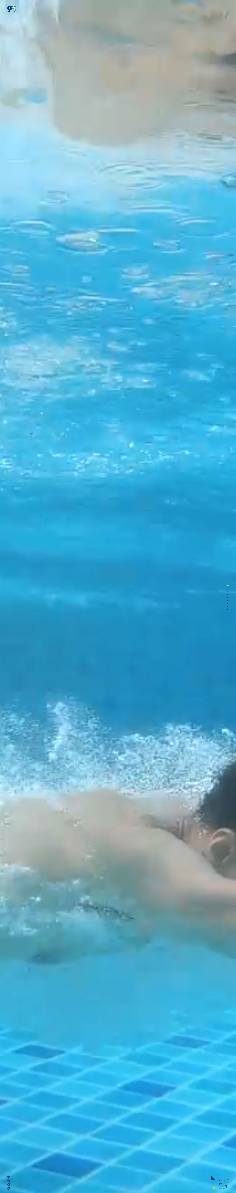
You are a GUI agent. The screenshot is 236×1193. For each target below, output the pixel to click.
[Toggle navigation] (227, 8)
